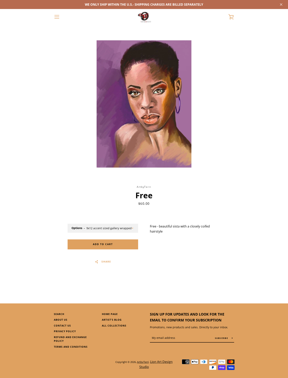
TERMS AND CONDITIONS (71, 346)
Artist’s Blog (112, 319)
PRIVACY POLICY (65, 331)
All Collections (114, 325)
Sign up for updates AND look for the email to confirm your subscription (187, 317)
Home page (110, 314)
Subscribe (222, 338)
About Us (60, 319)
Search (59, 314)
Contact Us (62, 325)
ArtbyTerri (143, 362)
